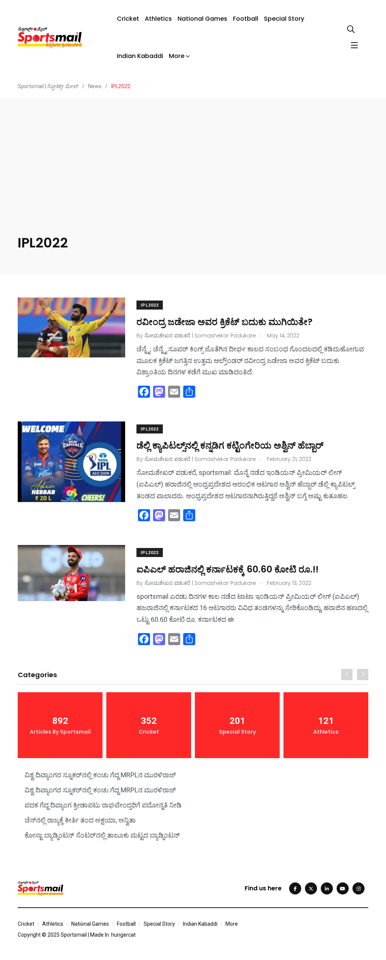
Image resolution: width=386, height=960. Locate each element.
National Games (202, 18)
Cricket (128, 18)
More (176, 56)
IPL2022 (150, 305)
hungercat (123, 935)
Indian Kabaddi (140, 56)
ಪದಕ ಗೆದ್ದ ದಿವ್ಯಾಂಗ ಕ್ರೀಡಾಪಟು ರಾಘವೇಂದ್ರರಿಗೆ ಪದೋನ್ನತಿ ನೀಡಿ (103, 805)
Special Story (284, 18)
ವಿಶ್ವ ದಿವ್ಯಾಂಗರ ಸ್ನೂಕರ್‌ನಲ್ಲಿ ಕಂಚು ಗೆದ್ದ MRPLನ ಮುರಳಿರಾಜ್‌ (100, 775)
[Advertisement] (193, 177)
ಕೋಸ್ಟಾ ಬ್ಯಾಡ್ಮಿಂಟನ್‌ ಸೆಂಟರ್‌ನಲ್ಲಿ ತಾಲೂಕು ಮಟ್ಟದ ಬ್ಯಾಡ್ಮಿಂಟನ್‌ (102, 835)
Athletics (158, 18)
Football (245, 18)
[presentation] (346, 674)
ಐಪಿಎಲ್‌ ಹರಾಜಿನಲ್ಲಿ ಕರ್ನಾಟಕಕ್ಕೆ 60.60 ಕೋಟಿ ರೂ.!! (227, 569)
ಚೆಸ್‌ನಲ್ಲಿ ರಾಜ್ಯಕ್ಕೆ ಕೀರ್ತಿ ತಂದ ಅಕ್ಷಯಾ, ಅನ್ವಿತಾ (80, 820)
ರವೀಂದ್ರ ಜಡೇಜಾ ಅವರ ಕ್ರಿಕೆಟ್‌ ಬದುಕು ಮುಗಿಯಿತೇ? (224, 321)
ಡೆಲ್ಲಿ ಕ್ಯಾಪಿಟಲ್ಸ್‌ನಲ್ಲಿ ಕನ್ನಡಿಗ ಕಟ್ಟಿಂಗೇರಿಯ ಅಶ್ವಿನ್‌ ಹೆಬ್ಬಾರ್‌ (229, 445)
